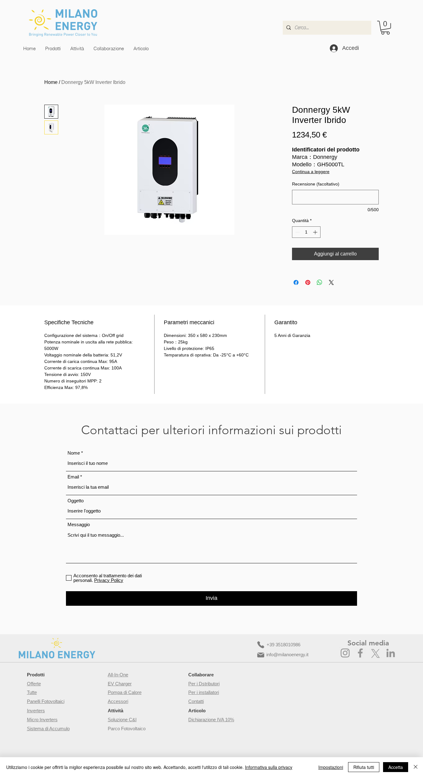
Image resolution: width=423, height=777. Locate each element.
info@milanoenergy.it (287, 654)
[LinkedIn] (391, 653)
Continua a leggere (310, 171)
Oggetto (76, 500)
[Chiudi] (415, 767)
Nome (74, 453)
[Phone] (261, 645)
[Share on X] (331, 282)
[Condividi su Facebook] (296, 282)
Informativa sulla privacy (268, 767)
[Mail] (261, 655)
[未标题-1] (375, 653)
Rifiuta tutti (363, 767)
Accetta (395, 767)
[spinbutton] (306, 232)
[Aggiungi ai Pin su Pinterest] (308, 282)
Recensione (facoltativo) (315, 183)
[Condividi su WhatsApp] (319, 282)
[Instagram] (345, 653)
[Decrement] (297, 232)
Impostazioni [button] (330, 767)
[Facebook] (360, 653)
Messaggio (79, 524)
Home (51, 82)
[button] (385, 28)
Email (73, 476)
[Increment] (316, 232)
